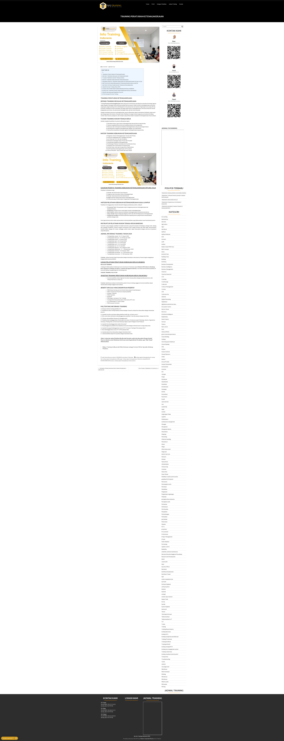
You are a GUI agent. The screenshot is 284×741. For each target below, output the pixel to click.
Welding (164, 674)
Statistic (164, 589)
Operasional (165, 461)
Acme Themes (157, 738)
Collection (164, 284)
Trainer (163, 624)
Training (164, 626)
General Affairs (165, 331)
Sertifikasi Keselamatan (168, 571)
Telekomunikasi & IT (167, 619)
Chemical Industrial (166, 274)
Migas (163, 446)
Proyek (163, 539)
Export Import (165, 319)
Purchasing (164, 544)
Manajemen (165, 426)
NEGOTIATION (166, 454)
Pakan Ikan (164, 471)
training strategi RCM (167, 646)
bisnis (163, 251)
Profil (153, 4)
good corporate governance (169, 334)
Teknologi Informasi (167, 614)
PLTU (163, 526)
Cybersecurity (165, 294)
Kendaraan (164, 379)
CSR (163, 291)
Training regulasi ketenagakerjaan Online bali (132, 359)
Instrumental (165, 366)
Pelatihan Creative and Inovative (170, 476)
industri (114, 357)
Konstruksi (164, 396)
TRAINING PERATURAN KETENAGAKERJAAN (114, 74)
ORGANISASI (119, 357)
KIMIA (163, 391)
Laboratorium (165, 401)
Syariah (163, 604)
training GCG (165, 634)
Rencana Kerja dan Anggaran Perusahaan (172, 554)
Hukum (163, 349)
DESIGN (164, 296)
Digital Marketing (166, 299)
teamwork (164, 609)
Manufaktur (165, 431)
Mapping (164, 434)
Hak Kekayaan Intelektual (168, 341)
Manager (164, 424)
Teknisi (163, 611)
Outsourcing (165, 466)
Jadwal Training (173, 4)
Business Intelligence (167, 266)
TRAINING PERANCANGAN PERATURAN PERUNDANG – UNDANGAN (112, 369)
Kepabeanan (165, 381)
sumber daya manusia (167, 596)
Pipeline (164, 524)
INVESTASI (104, 275)
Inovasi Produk (165, 361)
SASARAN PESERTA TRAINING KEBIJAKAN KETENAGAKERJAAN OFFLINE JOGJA (122, 81)
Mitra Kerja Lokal (166, 449)
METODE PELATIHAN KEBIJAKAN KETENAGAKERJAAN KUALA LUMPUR (120, 83)
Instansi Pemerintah (167, 364)
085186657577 (112, 710)
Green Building (165, 336)
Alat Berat (164, 229)
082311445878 (112, 715)
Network (164, 456)
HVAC (163, 356)
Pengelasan (164, 491)
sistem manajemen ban (167, 579)
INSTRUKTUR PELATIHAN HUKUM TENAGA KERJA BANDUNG (118, 85)
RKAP (163, 559)
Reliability (164, 549)
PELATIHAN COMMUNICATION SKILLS (148, 368)
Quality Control (165, 546)
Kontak (181, 4)
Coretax (164, 289)
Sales (163, 564)
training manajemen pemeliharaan (170, 636)
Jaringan (164, 374)
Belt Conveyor (165, 249)
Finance (163, 324)
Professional (130, 357)
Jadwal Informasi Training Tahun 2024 (111, 87)
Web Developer (166, 671)
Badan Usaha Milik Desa (168, 246)
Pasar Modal (165, 474)
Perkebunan (165, 506)
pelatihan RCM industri (167, 479)
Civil (163, 276)
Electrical (164, 311)
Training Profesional (167, 639)
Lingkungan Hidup (166, 414)
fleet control (165, 326)
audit (103, 357)
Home (147, 4)
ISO (162, 371)
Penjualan (164, 496)
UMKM (164, 664)
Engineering (165, 316)
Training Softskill (166, 644)
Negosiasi (164, 451)
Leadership (164, 406)
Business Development (167, 264)
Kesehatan (164, 384)
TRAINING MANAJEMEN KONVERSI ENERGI (174, 193)
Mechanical (164, 441)
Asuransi (164, 239)
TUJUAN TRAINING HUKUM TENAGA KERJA (113, 78)
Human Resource (108, 357)
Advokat (164, 221)
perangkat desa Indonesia (168, 499)
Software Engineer (166, 584)
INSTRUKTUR (105, 223)
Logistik (164, 416)
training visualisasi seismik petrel (170, 654)
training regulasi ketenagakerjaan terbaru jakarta (125, 360)
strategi (164, 594)
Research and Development (168, 556)
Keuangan (164, 389)
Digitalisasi (164, 301)
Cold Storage (165, 281)
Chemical (164, 271)
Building (164, 259)
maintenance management (168, 421)
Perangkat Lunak (166, 501)
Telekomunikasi (166, 616)
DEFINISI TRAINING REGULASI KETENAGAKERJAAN (115, 76)
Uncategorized (165, 666)
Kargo (163, 376)
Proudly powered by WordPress (131, 738)
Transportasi (165, 656)
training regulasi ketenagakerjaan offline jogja (112, 359)
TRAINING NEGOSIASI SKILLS (170, 199)
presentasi (164, 529)
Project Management (167, 536)
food (163, 329)
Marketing (164, 436)
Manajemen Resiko (166, 429)
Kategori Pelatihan (161, 4)
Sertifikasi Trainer (166, 574)
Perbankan (164, 504)
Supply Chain (165, 599)
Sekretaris (164, 569)
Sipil (163, 576)
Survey (163, 601)
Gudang (164, 339)
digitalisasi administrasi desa (169, 304)
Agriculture (164, 224)
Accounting (164, 216)
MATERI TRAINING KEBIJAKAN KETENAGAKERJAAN (115, 79)
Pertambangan (165, 514)
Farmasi (164, 321)
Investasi (164, 369)
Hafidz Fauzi (112, 66)
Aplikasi (164, 231)
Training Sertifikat (166, 641)
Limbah (163, 411)
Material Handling (166, 439)
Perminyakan (165, 509)
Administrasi (165, 219)
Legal (163, 409)
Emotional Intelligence (167, 314)
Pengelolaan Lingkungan (168, 494)
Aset (163, 236)
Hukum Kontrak (166, 351)
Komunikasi (165, 394)
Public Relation (165, 541)
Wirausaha (164, 684)
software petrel (165, 586)
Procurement (165, 531)
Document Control (166, 306)
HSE (163, 346)
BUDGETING (165, 254)
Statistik (164, 591)
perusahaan (124, 357)
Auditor (163, 244)
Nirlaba (163, 459)
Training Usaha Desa (167, 651)
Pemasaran (164, 481)
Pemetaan (164, 486)
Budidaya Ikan (165, 256)
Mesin (163, 444)
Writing (163, 686)
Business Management (167, 269)
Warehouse (164, 669)
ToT (163, 621)
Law (163, 404)
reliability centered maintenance (170, 551)
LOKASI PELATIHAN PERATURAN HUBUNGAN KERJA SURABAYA (118, 88)
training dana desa (166, 631)
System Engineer (166, 606)
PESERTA (111, 188)
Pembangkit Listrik (166, 484)
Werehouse (164, 676)
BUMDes (164, 261)
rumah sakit (164, 561)
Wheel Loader (165, 681)
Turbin (163, 661)
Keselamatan (165, 386)
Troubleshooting (166, 659)
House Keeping (165, 344)
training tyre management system (170, 649)
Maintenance (165, 419)
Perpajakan (164, 511)
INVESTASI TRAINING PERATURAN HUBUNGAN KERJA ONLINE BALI (120, 90)
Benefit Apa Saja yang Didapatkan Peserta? (113, 92)
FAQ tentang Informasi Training (110, 94)
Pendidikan (164, 489)
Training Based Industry (168, 629)
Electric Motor (165, 309)
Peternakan (164, 521)
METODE (104, 202)
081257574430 (112, 704)
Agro (163, 226)
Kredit (163, 399)
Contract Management (167, 286)
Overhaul (164, 469)
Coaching (164, 279)
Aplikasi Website (166, 234)
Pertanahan (164, 516)
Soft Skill (164, 581)
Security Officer (166, 566)
